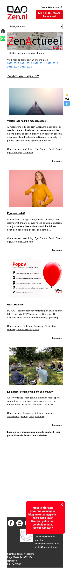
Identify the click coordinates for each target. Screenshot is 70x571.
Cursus (43, 149)
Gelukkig (11, 329)
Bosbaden (50, 413)
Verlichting (28, 149)
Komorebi (28, 413)
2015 (29, 66)
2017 (16, 66)
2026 (9, 63)
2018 (9, 66)
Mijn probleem (15, 304)
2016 (22, 66)
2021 (42, 63)
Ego (37, 149)
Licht (31, 416)
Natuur (24, 416)
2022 (35, 63)
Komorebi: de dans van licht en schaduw (30, 391)
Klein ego (17, 152)
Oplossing (39, 326)
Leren (36, 329)
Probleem (28, 326)
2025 (16, 63)
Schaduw (39, 416)
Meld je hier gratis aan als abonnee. (27, 53)
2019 (55, 63)
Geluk (52, 149)
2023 (29, 63)
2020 (48, 63)
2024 (22, 63)
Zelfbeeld (28, 152)
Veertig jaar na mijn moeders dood (26, 120)
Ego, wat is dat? (16, 213)
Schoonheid (13, 416)
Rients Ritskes (24, 329)
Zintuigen (38, 413)
